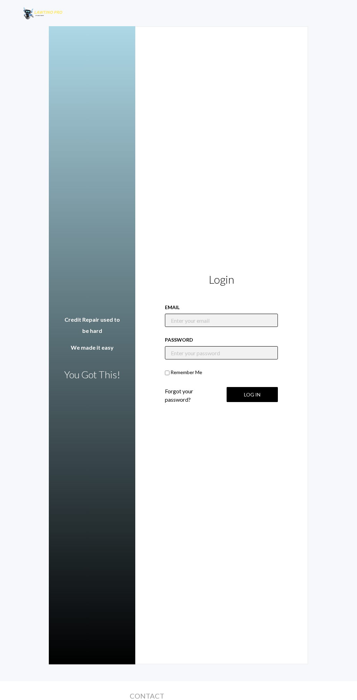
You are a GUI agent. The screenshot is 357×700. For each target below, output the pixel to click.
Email (172, 307)
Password (179, 340)
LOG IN (252, 395)
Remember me (186, 372)
